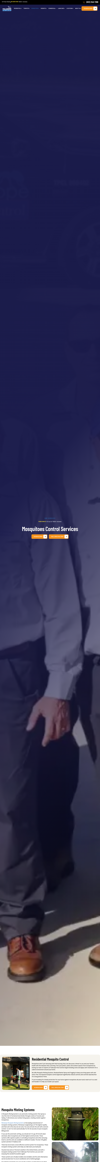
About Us (77, 8)
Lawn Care (61, 8)
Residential (17, 8)
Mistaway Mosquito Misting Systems (12, 1123)
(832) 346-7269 (92, 2)
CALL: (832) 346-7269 (57, 536)
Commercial (51, 8)
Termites (26, 8)
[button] (18, 8)
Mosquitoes (34, 8)
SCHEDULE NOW (88, 8)
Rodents (43, 8)
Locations (69, 8)
